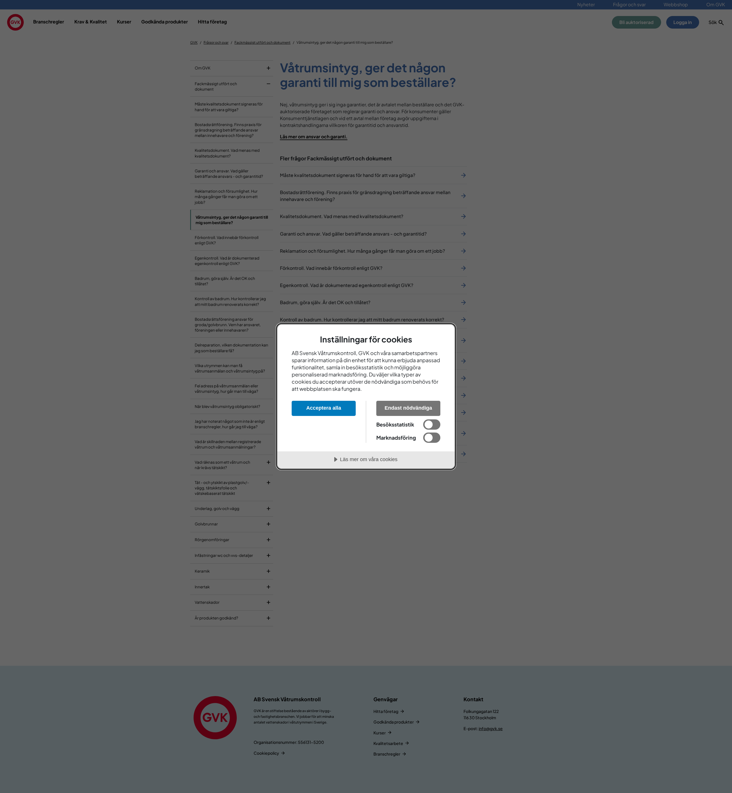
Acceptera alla (323, 408)
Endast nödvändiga (408, 408)
